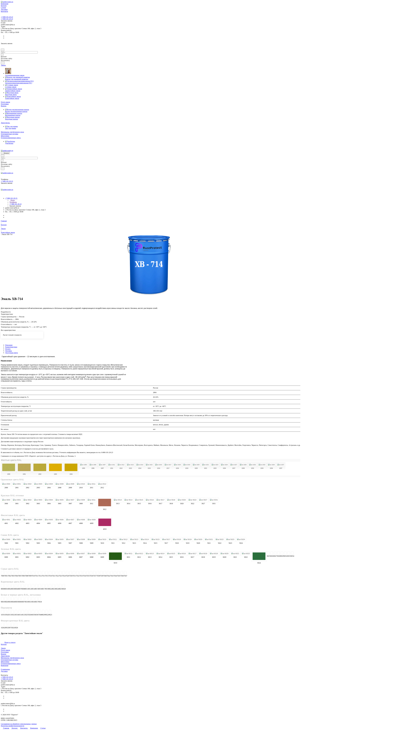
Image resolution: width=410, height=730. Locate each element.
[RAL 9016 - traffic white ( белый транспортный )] (33, 600)
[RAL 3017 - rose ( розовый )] (160, 500)
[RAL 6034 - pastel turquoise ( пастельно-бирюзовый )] (347, 553)
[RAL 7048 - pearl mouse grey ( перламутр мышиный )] (40, 612)
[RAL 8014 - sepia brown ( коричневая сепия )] (33, 587)
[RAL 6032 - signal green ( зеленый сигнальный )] (325, 553)
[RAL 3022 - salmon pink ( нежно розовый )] (192, 500)
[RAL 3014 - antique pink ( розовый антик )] (128, 500)
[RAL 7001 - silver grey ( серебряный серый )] (17, 573)
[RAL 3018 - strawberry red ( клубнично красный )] (171, 500)
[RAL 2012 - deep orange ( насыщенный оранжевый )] (102, 484)
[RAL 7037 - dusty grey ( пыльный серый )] (131, 573)
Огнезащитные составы (9, 661)
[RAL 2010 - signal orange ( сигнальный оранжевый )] (81, 484)
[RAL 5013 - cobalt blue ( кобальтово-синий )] (134, 539)
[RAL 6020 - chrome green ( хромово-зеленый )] (224, 553)
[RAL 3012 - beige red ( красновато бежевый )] (104, 503)
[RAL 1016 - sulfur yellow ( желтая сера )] (158, 465)
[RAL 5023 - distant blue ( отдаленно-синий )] (230, 539)
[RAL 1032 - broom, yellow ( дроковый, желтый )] (252, 465)
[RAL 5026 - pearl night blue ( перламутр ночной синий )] (30, 612)
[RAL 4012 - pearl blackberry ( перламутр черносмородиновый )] (23, 612)
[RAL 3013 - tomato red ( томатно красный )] (118, 500)
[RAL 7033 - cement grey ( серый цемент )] (117, 573)
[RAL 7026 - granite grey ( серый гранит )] (103, 573)
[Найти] (2, 62)
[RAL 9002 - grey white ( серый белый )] (6, 600)
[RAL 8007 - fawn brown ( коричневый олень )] (19, 587)
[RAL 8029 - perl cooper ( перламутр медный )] (43, 612)
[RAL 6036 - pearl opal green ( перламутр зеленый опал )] (36, 612)
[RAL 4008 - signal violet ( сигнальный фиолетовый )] (81, 520)
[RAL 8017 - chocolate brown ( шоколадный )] (43, 587)
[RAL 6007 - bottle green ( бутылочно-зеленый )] (81, 553)
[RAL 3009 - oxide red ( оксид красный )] (81, 500)
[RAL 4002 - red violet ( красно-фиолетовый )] (17, 520)
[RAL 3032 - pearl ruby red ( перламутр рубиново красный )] (13, 612)
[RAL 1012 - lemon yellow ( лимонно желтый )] (121, 465)
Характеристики (11, 347)
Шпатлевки (5, 663)
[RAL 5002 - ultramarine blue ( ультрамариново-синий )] (27, 539)
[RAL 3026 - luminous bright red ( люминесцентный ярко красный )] (16, 625)
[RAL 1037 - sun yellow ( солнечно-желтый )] (280, 465)
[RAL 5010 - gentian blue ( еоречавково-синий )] (102, 539)
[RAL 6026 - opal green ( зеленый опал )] (283, 553)
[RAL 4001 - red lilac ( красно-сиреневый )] (6, 520)
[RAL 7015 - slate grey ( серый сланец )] (83, 573)
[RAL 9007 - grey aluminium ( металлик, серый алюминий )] (23, 600)
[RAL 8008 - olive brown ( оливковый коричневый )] (23, 587)
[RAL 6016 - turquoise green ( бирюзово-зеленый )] (182, 553)
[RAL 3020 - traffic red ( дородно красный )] (182, 500)
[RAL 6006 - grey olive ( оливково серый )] (70, 553)
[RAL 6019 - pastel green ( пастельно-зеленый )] (214, 553)
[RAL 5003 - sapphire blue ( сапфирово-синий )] (38, 539)
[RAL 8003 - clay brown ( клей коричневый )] (13, 587)
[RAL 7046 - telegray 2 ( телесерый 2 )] (158, 573)
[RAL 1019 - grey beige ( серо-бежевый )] (186, 465)
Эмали (3, 649)
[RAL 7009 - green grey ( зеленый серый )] (66, 573)
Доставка (8, 351)
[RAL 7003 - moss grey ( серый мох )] (38, 573)
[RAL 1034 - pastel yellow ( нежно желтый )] (271, 465)
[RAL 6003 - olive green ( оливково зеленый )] (38, 553)
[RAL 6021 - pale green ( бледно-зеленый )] (235, 553)
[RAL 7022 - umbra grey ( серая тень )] (93, 573)
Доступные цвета (11, 353)
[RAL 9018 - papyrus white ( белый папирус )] (40, 600)
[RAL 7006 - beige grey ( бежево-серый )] (59, 573)
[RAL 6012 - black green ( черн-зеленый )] (139, 553)
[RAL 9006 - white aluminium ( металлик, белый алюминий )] (19, 600)
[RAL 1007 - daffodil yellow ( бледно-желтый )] (102, 465)
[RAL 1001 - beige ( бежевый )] (24, 468)
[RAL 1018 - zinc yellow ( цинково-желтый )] (177, 465)
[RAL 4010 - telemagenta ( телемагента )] (104, 523)
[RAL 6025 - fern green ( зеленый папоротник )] (272, 553)
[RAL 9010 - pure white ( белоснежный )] (26, 600)
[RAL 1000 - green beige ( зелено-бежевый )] (8, 468)
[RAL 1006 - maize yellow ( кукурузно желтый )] (93, 465)
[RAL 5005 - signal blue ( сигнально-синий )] (59, 539)
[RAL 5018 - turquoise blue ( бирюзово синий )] (177, 539)
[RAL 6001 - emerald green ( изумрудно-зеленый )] (17, 553)
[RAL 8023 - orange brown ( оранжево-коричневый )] (53, 587)
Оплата (7, 349)
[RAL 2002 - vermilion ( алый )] (27, 484)
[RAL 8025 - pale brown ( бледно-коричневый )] (60, 587)
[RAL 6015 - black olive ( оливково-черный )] (171, 553)
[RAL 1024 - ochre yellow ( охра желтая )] (224, 465)
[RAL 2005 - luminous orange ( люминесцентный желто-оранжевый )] (6, 625)
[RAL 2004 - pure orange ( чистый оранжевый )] (49, 484)
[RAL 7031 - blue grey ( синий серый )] (110, 573)
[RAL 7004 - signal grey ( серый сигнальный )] (49, 573)
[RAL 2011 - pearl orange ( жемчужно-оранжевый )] (91, 484)
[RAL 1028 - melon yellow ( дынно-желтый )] (243, 465)
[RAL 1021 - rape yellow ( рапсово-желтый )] (205, 465)
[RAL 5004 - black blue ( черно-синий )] (49, 539)
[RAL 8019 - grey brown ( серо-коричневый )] (47, 587)
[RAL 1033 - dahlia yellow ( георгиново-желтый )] (262, 465)
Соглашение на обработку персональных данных (19, 725)
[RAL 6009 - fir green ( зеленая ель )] (102, 553)
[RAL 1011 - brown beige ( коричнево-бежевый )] (111, 465)
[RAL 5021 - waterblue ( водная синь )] (209, 539)
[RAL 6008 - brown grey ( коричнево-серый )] (92, 553)
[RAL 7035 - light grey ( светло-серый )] (124, 573)
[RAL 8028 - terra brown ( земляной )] (64, 587)
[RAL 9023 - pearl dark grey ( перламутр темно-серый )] (50, 612)
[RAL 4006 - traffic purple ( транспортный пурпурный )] (59, 520)
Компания (4, 666)
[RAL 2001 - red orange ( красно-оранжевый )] (17, 484)
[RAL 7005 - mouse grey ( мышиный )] (56, 573)
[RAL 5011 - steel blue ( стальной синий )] (113, 539)
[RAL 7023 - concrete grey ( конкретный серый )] (97, 573)
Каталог (4, 645)
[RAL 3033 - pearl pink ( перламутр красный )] (16, 612)
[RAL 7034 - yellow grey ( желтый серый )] (120, 573)
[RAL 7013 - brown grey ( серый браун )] (79, 573)
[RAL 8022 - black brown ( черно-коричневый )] (50, 587)
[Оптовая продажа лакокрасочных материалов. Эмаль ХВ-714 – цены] (175, 265)
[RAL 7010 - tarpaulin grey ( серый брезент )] (69, 573)
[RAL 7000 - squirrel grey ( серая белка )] (6, 573)
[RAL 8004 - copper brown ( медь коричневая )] (16, 587)
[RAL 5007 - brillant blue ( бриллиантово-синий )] (70, 539)
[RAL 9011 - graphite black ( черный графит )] (30, 600)
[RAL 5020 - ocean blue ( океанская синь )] (198, 539)
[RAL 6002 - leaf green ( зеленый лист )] (27, 553)
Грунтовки (5, 653)
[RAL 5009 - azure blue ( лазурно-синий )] (92, 539)
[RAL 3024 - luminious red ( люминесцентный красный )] (13, 625)
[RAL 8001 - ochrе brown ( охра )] (6, 587)
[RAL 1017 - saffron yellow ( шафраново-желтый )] (168, 465)
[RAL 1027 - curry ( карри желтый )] (233, 465)
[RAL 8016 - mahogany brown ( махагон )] (40, 587)
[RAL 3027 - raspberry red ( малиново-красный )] (203, 500)
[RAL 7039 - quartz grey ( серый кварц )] (138, 573)
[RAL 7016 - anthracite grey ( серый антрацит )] (86, 573)
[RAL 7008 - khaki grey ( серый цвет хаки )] (63, 573)
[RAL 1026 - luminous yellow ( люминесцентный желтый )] (2, 625)
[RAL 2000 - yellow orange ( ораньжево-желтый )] (6, 484)
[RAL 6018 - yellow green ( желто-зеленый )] (203, 553)
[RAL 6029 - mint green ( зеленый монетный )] (315, 553)
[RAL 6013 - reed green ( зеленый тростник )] (150, 553)
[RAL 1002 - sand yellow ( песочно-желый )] (39, 468)
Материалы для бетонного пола (12, 659)
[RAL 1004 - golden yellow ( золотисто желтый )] (71, 468)
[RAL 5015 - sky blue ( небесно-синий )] (155, 539)
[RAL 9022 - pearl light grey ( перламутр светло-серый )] (47, 612)
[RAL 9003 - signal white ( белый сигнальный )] (9, 600)
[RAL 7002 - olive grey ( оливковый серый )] (27, 573)
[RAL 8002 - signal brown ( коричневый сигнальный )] (9, 587)
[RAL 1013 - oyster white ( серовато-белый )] (130, 465)
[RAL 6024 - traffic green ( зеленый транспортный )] (259, 556)
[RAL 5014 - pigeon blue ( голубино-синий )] (145, 539)
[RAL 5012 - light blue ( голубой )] (123, 539)
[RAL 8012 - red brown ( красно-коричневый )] (30, 587)
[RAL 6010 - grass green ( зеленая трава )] (115, 556)
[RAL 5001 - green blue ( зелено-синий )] (17, 539)
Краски (3, 655)
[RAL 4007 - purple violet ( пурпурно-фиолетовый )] (70, 520)
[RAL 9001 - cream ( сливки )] (2, 600)
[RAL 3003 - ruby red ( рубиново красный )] (38, 500)
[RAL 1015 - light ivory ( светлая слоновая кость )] (149, 465)
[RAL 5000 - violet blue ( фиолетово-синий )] (6, 539)
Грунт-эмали (5, 651)
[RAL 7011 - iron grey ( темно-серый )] (73, 573)
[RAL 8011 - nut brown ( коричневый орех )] (26, 587)
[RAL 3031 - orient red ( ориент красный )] (214, 500)
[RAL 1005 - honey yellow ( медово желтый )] (83, 465)
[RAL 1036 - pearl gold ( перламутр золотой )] (6, 612)
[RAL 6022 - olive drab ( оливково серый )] (246, 553)
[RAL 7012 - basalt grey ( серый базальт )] (76, 573)
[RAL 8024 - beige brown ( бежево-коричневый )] (57, 587)
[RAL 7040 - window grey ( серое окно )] (141, 573)
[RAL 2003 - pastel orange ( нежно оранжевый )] (38, 484)
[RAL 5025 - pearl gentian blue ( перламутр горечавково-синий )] (26, 612)
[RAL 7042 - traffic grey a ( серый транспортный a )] (144, 573)
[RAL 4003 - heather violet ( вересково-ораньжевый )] (27, 520)
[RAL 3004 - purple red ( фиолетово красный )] (49, 500)
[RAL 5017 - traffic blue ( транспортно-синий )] (166, 539)
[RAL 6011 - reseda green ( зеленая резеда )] (128, 553)
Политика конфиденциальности (12, 727)
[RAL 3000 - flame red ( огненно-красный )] (6, 500)
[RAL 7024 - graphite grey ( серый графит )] (100, 573)
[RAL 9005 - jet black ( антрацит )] (16, 600)
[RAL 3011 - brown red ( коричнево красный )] (91, 500)
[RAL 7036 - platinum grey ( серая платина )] (127, 573)
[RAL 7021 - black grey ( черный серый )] (90, 573)
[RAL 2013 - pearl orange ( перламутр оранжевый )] (9, 612)
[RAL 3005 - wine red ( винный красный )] (59, 500)
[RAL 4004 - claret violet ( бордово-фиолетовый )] (38, 520)
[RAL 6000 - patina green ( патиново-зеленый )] (6, 553)
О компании (5, 670)
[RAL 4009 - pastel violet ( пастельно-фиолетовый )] (92, 520)
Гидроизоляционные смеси (11, 665)
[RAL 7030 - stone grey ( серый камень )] (107, 573)
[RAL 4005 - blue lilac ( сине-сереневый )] (49, 520)
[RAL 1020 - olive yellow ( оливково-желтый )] (196, 465)
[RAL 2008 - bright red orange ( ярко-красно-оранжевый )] (59, 484)
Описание (8, 345)
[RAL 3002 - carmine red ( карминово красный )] (27, 500)
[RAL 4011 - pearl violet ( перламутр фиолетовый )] (19, 612)
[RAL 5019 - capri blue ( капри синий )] (188, 539)
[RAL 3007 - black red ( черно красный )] (70, 500)
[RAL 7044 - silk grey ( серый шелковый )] (151, 573)
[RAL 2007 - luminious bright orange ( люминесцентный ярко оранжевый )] (9, 625)
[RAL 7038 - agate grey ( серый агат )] (134, 573)
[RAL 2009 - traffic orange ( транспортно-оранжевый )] (70, 484)
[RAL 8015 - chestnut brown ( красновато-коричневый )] (36, 587)
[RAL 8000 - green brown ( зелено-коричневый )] (2, 587)
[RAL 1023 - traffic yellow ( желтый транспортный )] (215, 465)
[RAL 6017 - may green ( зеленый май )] (192, 553)
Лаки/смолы (5, 657)
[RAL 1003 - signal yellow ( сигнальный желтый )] (55, 468)
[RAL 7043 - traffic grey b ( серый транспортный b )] (148, 573)
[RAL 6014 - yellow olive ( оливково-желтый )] (160, 553)
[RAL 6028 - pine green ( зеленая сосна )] (304, 553)
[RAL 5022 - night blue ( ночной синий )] (220, 539)
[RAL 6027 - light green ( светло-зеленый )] (293, 553)
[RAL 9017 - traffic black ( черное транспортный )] (36, 600)
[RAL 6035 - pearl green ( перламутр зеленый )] (33, 612)
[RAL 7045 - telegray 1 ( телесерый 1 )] (155, 573)
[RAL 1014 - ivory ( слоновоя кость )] (139, 465)
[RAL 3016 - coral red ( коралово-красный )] (150, 500)
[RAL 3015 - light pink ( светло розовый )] (139, 500)
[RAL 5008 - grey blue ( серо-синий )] (81, 539)
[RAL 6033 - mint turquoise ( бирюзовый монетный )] (336, 553)
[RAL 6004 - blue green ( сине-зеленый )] (49, 553)
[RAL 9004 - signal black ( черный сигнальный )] (13, 600)
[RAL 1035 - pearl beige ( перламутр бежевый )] (2, 612)
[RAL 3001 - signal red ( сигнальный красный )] (17, 500)
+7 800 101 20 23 (7, 17)
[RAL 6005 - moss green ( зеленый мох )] (59, 553)
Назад (12, 200)
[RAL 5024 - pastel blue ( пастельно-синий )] (241, 539)
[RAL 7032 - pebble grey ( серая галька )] (114, 573)
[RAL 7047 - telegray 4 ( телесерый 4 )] (161, 573)
